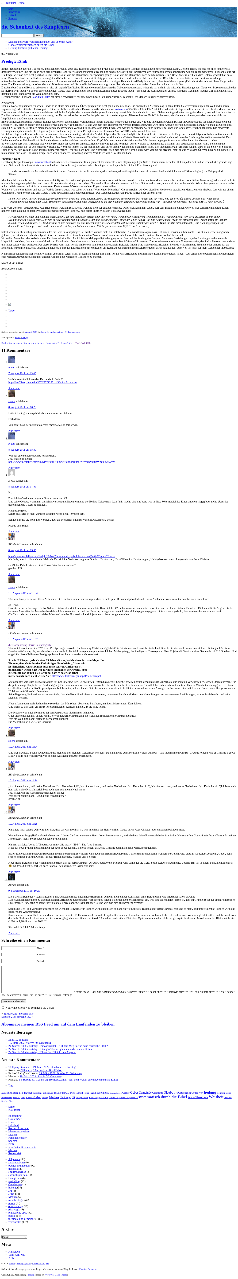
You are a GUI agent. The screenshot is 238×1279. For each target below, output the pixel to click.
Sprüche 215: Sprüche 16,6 (18, 1013)
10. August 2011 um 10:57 (23, 639)
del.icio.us (48, 1092)
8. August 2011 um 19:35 (22, 550)
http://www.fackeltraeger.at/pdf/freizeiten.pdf (76, 675)
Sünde (191, 1097)
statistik (12, 15)
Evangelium (15, 1178)
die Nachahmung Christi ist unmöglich (29, 645)
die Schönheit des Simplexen (35, 27)
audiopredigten (16, 1162)
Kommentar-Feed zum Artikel (60, 343)
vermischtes (14, 1221)
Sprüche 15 (123, 1098)
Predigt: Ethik (14, 61)
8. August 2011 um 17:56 (22, 486)
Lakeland (13, 1125)
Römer (85, 1098)
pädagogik (14, 1209)
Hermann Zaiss (224, 1093)
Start (10, 8)
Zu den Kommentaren (11, 343)
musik (11, 1203)
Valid (16, 1254)
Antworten (14, 388)
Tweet (11, 310)
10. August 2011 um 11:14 (22, 780)
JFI (10, 1190)
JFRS (23, 1097)
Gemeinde (145, 1092)
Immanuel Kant (42, 162)
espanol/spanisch (17, 1174)
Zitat (11, 1101)
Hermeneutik (6, 1098)
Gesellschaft (15, 1184)
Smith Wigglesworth (98, 1097)
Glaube (168, 1092)
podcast (12, 1140)
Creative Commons (88, 1269)
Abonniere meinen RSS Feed (57, 1024)
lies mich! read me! (18, 1128)
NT (73, 1097)
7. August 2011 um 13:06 (22, 373)
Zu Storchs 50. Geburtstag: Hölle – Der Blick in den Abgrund (42, 1052)
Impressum (14, 11)
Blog (15, 1092)
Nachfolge (65, 1097)
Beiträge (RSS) (23, 1263)
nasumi (31, 1274)
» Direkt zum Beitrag (13, 2)
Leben (37, 1097)
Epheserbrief (15, 1115)
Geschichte (157, 1092)
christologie (37, 1093)
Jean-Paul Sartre (41, 96)
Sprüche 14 (113, 1098)
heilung (210, 1092)
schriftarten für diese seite (22, 1147)
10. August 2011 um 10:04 (23, 593)
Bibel (10, 1092)
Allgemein (14, 1159)
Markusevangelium (18, 1131)
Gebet (134, 1092)
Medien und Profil (40, 41)
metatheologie (16, 1200)
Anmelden (14, 1251)
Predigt (24, 337)
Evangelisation (116, 1093)
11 (21, 53)
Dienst (66, 1093)
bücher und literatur (19, 1165)
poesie (11, 1215)
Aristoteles (121, 109)
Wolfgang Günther (18, 1067)
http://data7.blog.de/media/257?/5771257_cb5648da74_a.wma (42, 382)
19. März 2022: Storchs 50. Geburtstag (29, 1042)
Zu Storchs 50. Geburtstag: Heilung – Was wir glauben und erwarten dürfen (50, 1049)
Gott (176, 1093)
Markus (54, 1097)
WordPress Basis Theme (56, 1274)
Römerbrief (14, 1153)
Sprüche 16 (133, 1098)
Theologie (201, 1097)
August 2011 (31, 332)
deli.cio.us (58, 1092)
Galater (125, 1092)
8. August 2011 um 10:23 (22, 407)
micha (11, 367)
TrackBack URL (83, 343)
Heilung (28, 47)
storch (11, 401)
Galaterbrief (14, 1118)
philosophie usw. (17, 1212)
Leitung (45, 1098)
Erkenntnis (103, 1092)
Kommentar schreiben (34, 343)
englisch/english (17, 1171)
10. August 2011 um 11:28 (22, 823)
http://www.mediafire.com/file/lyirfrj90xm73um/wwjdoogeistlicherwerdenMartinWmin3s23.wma (61, 461)
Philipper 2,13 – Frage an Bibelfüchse (41, 1070)
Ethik (17, 337)
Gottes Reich (184, 1092)
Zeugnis (4, 1101)
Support (12, 18)
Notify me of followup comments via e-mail (30, 1007)
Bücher (28, 1092)
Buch (21, 1093)
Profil (11, 1143)
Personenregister (17, 1137)
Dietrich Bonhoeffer (79, 1092)
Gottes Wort (31, 44)
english (93, 1093)
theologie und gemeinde (51, 332)
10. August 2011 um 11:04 (22, 746)
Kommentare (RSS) (41, 1263)
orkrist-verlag (15, 1206)
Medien (12, 1134)
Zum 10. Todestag (18, 1039)
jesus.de (16, 1097)
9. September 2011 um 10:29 (24, 890)
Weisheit (216, 1097)
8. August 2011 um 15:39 (22, 449)
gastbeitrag (14, 1181)
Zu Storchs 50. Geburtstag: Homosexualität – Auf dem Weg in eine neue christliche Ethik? (58, 1045)
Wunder (228, 1097)
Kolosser (30, 1097)
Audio (4, 1093)
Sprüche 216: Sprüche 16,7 (16, 1016)
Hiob (11, 1122)
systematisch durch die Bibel (162, 1097)
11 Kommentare (72, 332)
